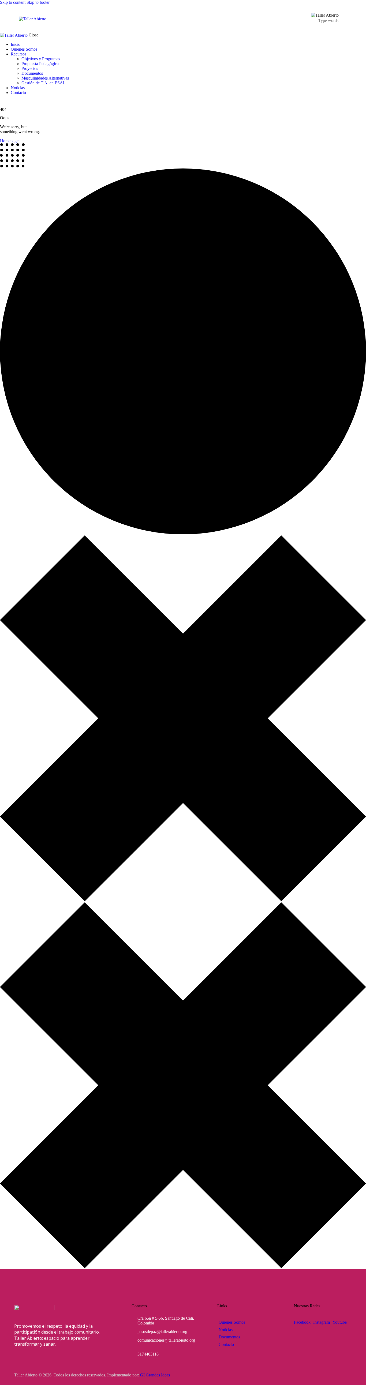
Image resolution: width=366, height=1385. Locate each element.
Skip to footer (38, 2)
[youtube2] (13, 101)
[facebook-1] (3, 101)
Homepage (9, 140)
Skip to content (12, 2)
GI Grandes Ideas (155, 1375)
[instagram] (9, 101)
